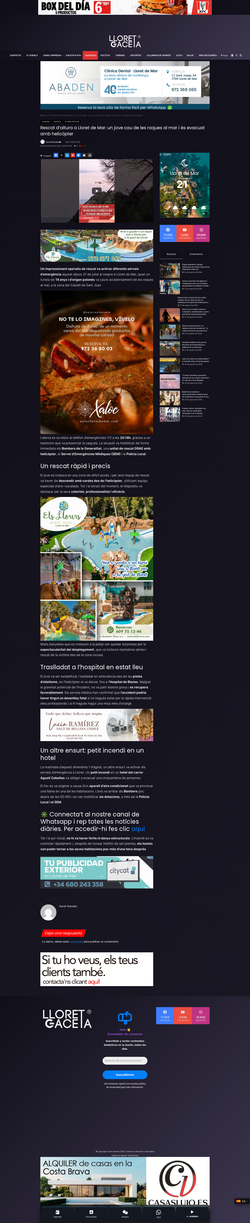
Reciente (171, 254)
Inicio (44, 115)
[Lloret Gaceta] (125, 32)
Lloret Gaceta (52, 142)
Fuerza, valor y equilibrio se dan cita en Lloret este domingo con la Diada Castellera (194, 411)
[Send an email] (60, 142)
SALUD (190, 55)
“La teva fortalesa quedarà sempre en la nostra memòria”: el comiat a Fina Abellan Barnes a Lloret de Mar (196, 377)
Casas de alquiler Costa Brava (125, 1155)
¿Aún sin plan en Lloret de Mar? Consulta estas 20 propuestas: (195, 360)
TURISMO (120, 55)
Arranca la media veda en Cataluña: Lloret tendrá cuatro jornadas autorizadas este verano (195, 311)
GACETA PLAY (73, 55)
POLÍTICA (105, 55)
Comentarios (196, 254)
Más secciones (207, 55)
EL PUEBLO (32, 55)
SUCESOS (90, 55)
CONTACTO (15, 55)
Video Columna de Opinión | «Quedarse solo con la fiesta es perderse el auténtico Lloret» (195, 283)
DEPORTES (135, 55)
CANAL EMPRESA (51, 55)
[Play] (97, 190)
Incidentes (46, 122)
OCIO (178, 55)
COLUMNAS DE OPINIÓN (159, 55)
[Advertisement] (96, 1121)
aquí (138, 829)
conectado (76, 941)
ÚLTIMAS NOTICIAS (72, 122)
